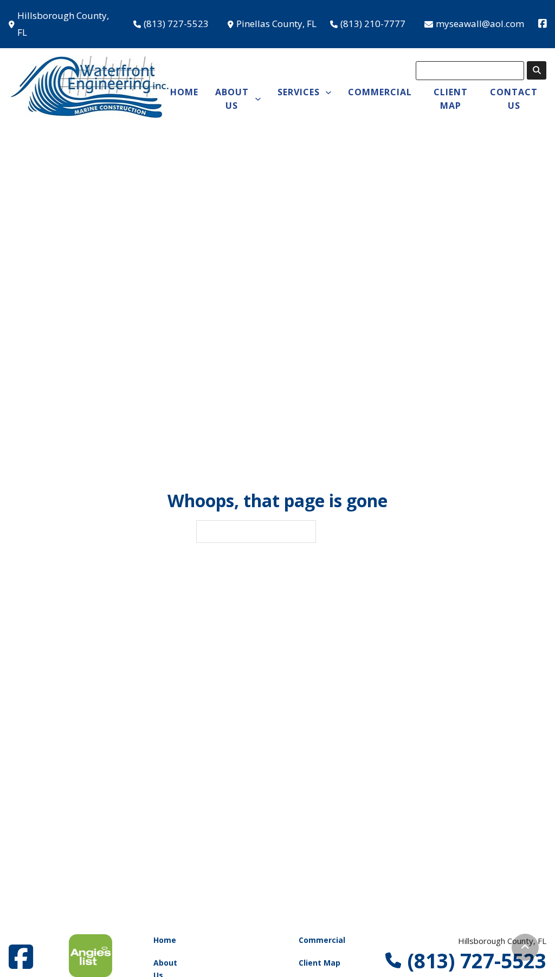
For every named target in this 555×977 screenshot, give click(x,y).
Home (184, 92)
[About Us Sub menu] (258, 99)
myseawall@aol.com (480, 23)
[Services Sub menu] (328, 92)
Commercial (380, 92)
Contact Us (514, 99)
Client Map (451, 99)
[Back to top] (525, 947)
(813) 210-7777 (372, 23)
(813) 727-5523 (176, 23)
